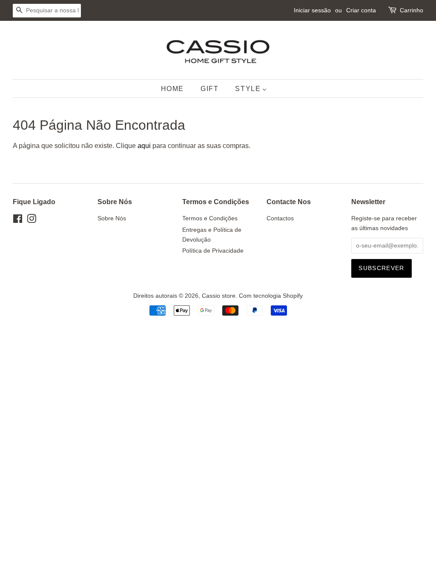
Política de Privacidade (213, 251)
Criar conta (361, 10)
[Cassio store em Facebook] (18, 220)
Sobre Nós (112, 218)
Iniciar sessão (312, 10)
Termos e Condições (210, 218)
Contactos (280, 218)
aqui (144, 145)
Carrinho (411, 10)
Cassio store (218, 296)
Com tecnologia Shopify (271, 296)
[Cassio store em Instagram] (31, 220)
